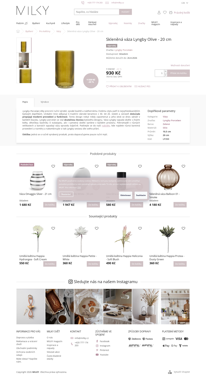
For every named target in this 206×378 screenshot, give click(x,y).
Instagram (105, 345)
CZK (183, 3)
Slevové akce (53, 351)
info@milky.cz (82, 338)
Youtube (104, 354)
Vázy (165, 116)
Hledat (125, 11)
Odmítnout (125, 195)
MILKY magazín (54, 341)
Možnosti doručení (180, 65)
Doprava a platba (25, 337)
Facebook (104, 341)
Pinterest (104, 350)
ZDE (79, 187)
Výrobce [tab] (45, 101)
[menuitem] (20, 23)
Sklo (165, 127)
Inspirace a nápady (52, 346)
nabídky (106, 125)
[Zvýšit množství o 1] (165, 71)
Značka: (119, 50)
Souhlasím (141, 195)
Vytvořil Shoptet (182, 371)
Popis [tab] (25, 101)
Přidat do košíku (178, 73)
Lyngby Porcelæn (172, 120)
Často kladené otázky (54, 357)
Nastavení (66, 194)
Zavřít (122, 83)
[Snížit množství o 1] (165, 75)
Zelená (166, 124)
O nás (50, 337)
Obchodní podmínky (26, 348)
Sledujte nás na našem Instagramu (106, 281)
